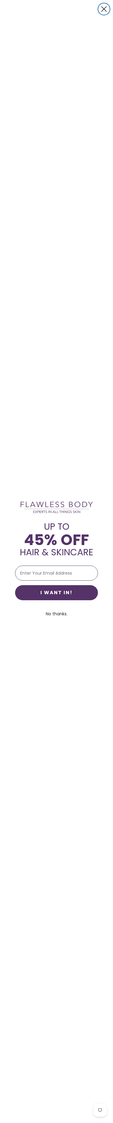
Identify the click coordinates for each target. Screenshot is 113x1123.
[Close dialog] (104, 9)
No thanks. (56, 614)
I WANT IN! (56, 592)
